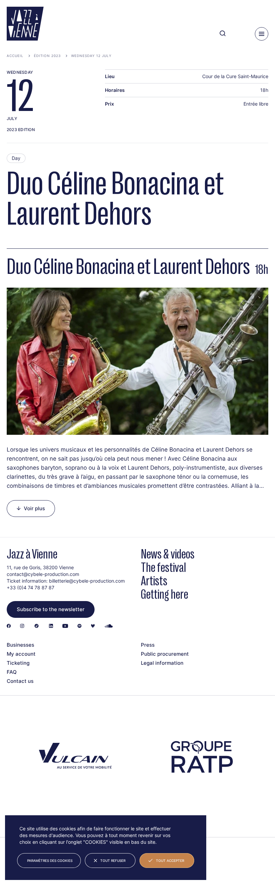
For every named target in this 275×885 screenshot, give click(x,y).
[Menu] (261, 34)
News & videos (168, 554)
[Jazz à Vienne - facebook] (9, 626)
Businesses (20, 644)
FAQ (12, 671)
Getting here (164, 594)
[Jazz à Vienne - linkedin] (51, 626)
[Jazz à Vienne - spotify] (79, 626)
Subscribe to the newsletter (51, 609)
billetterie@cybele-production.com (87, 581)
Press (148, 644)
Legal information (162, 662)
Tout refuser (112, 860)
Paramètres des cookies (49, 860)
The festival (163, 567)
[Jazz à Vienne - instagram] (22, 626)
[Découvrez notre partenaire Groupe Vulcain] (73, 757)
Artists (154, 581)
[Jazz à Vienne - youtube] (65, 626)
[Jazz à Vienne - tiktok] (37, 626)
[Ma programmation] (238, 33)
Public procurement (165, 653)
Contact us (20, 681)
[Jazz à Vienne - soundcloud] (108, 626)
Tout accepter (170, 860)
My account (21, 653)
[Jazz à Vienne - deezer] (93, 626)
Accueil (15, 55)
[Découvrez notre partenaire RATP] (201, 757)
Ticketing (18, 662)
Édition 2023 (47, 55)
